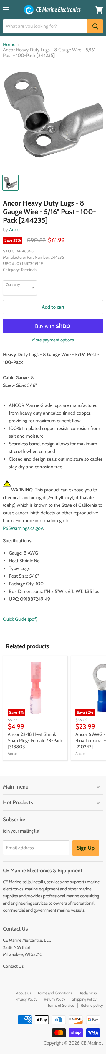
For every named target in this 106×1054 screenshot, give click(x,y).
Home (9, 44)
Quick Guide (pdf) (20, 619)
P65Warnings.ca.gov (23, 528)
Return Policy (54, 999)
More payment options (53, 340)
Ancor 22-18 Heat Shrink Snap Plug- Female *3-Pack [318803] (35, 741)
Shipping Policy (84, 999)
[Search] (95, 26)
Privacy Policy (26, 999)
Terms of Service (60, 1005)
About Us (23, 993)
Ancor (15, 229)
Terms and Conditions (54, 993)
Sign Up (86, 848)
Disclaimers (87, 993)
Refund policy (92, 1005)
